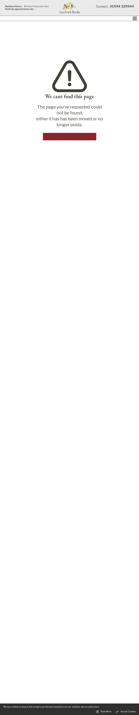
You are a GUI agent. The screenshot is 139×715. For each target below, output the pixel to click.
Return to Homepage (69, 136)
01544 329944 (115, 6)
